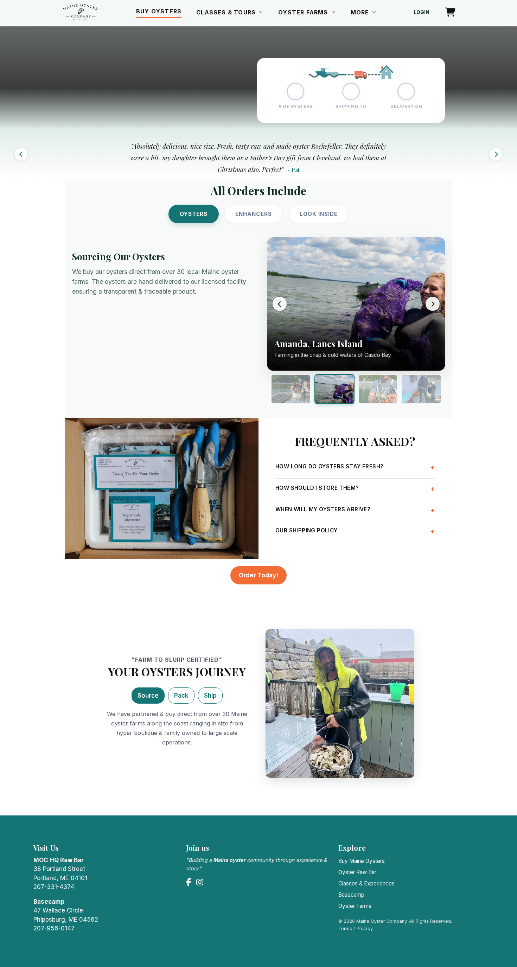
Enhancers (253, 214)
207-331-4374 (53, 886)
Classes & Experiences (366, 883)
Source (148, 695)
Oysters (194, 214)
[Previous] (21, 154)
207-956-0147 (54, 928)
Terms (345, 928)
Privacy (365, 928)
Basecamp (351, 894)
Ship (210, 695)
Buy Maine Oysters (361, 861)
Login (421, 12)
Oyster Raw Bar (357, 872)
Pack (181, 695)
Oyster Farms (354, 906)
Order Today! (258, 575)
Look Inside (319, 214)
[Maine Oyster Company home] (80, 12)
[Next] (496, 154)
